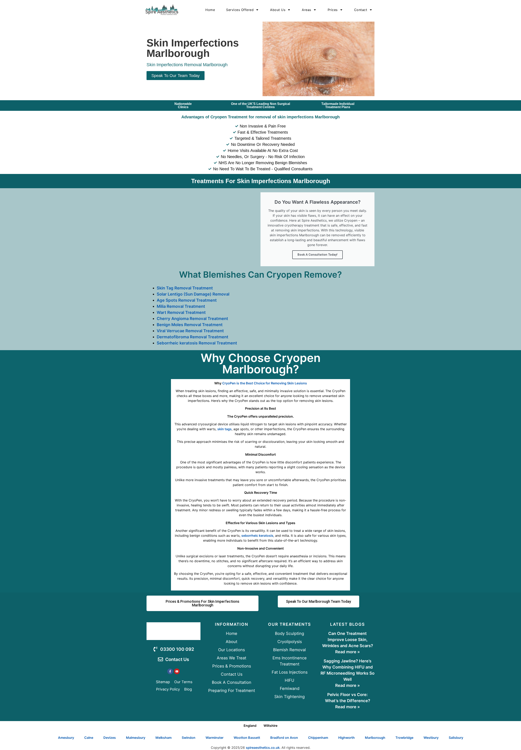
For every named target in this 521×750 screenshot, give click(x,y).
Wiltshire (270, 726)
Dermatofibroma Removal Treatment (192, 336)
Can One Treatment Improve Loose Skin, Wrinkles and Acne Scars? (347, 639)
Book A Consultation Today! (317, 254)
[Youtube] (177, 671)
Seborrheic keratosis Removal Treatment (197, 343)
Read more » (347, 651)
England (250, 726)
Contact (360, 10)
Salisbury (456, 738)
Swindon (188, 738)
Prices (333, 10)
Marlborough (375, 738)
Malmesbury (135, 738)
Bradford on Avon (284, 738)
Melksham (163, 738)
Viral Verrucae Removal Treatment (190, 330)
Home (210, 10)
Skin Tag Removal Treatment (185, 288)
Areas (306, 10)
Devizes (109, 738)
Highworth (346, 738)
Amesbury (66, 738)
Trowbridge (404, 738)
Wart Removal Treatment (181, 312)
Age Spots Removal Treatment (187, 300)
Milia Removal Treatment (181, 306)
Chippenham (318, 738)
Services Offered (240, 10)
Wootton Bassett (247, 738)
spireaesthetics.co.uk (263, 748)
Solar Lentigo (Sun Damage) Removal (193, 294)
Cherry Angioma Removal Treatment (192, 318)
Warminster (214, 738)
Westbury (431, 738)
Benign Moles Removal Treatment (190, 324)
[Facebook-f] (170, 671)
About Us (277, 10)
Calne (88, 738)
